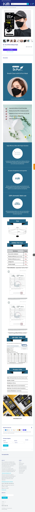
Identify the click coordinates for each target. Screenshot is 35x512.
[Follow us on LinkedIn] (7, 505)
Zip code (26, 439)
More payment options (10, 51)
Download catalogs (22, 470)
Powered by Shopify (4, 509)
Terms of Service (21, 463)
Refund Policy (5, 449)
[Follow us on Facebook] (2, 505)
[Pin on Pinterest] (28, 46)
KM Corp (4, 46)
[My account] (30, 3)
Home (2, 7)
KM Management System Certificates (7, 481)
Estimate (5, 445)
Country (4, 440)
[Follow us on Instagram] (5, 505)
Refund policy (21, 464)
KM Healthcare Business (23, 468)
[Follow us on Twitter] (4, 505)
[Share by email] (31, 46)
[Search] (28, 4)
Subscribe (4, 497)
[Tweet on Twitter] (29, 46)
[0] (32, 3)
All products (5, 7)
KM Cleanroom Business (23, 467)
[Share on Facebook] (26, 46)
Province (15, 440)
